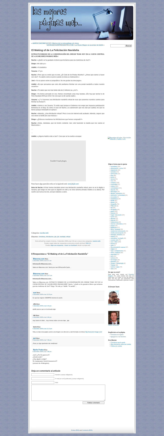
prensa (113, 243)
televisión (113, 261)
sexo (112, 256)
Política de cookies (116, 346)
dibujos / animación (116, 193)
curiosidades (114, 188)
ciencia (113, 179)
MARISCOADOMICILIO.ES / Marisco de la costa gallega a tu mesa (56, 43)
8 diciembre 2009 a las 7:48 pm (42, 351)
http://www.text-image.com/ (93, 332)
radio (112, 245)
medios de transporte (117, 232)
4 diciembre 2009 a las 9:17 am (42, 260)
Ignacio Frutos (112, 304)
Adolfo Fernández (113, 325)
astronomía (114, 173)
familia (112, 200)
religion (113, 249)
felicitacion (50, 237)
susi (34, 293)
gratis (112, 211)
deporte (113, 189)
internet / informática (117, 224)
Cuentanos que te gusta (118, 342)
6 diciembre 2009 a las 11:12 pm (42, 328)
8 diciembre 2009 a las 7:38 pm (42, 340)
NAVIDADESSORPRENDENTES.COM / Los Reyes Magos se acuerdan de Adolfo (75, 45)
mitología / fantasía (116, 234)
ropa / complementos (117, 250)
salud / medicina (115, 252)
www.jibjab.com (73, 184)
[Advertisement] (52, 212)
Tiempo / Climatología (117, 263)
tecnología (114, 259)
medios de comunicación (118, 231)
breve (112, 177)
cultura (113, 186)
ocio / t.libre (114, 241)
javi (34, 338)
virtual (68, 237)
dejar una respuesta (57, 245)
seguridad (114, 254)
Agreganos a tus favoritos (118, 336)
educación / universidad (118, 195)
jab (55, 237)
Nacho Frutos (38, 350)
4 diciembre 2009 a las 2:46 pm (42, 317)
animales (113, 172)
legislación (114, 227)
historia (113, 213)
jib (58, 237)
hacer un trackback (71, 245)
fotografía (113, 204)
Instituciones (114, 222)
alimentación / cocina (117, 168)
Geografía (114, 209)
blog (112, 175)
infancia (113, 220)
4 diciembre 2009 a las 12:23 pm (42, 294)
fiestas (113, 202)
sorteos (113, 258)
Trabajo (113, 265)
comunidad (114, 184)
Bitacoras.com (38, 259)
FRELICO (113, 206)
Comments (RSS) (87, 430)
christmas (42, 237)
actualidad (114, 166)
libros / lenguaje (115, 229)
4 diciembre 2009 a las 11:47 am (42, 275)
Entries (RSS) (75, 430)
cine (112, 180)
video (112, 268)
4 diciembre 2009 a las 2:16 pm (42, 306)
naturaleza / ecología (117, 238)
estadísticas (114, 198)
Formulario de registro (117, 334)
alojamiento (114, 170)
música (113, 236)
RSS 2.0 (88, 243)
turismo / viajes (115, 267)
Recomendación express (118, 247)
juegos (113, 225)
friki (112, 207)
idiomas (113, 218)
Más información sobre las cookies (121, 344)
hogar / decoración (116, 215)
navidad (62, 237)
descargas (114, 191)
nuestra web (44, 233)
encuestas (114, 197)
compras (113, 182)
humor (112, 216)
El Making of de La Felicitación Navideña (55, 50)
